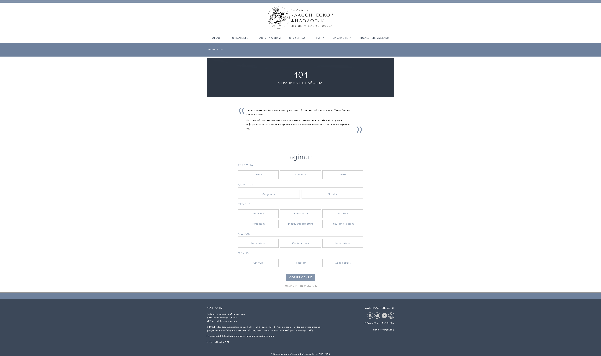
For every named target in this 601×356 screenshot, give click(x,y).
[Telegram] (377, 315)
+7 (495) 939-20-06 (219, 341)
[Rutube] (384, 315)
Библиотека (342, 38)
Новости (217, 38)
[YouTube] (391, 315)
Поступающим (269, 38)
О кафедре (240, 38)
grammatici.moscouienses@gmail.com (254, 336)
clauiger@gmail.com (383, 329)
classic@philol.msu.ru (221, 336)
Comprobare (300, 277)
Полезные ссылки (374, 38)
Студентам (298, 38)
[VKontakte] (370, 315)
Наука (319, 38)
